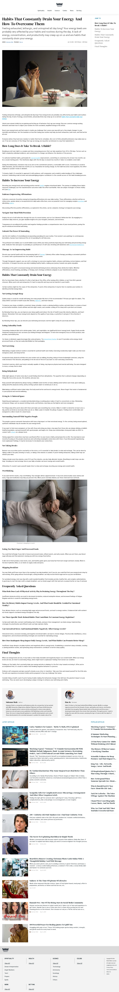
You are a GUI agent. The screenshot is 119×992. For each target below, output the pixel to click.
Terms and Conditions (112, 969)
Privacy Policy (110, 967)
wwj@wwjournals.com (112, 965)
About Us (109, 971)
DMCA (108, 974)
